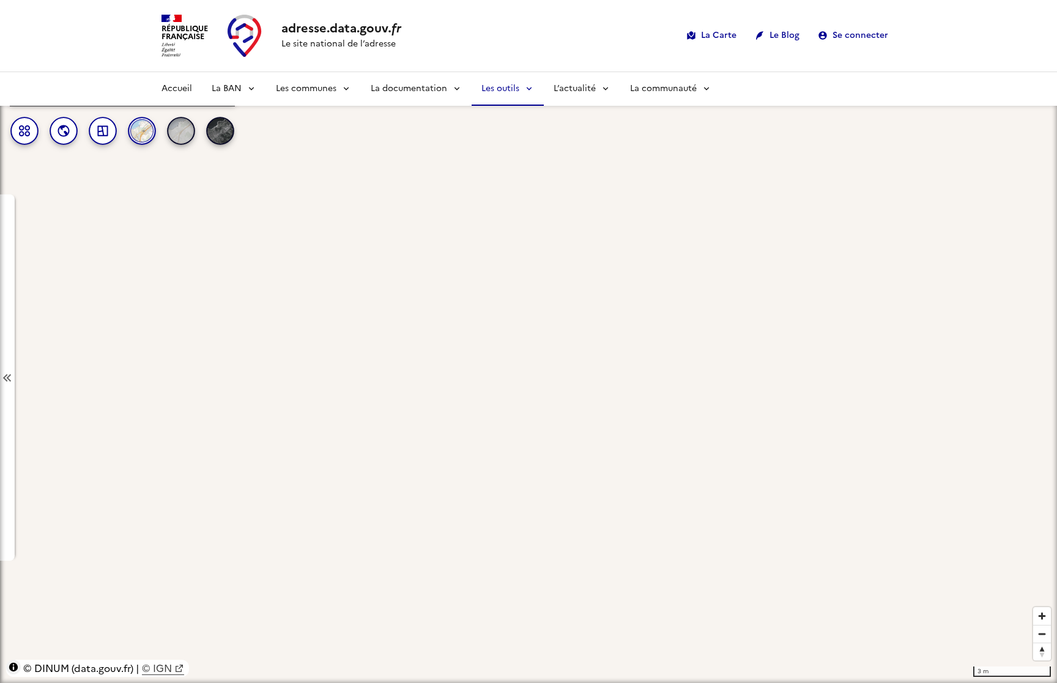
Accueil (176, 88)
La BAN (227, 88)
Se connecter (860, 35)
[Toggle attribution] (13, 667)
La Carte (718, 35)
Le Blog (784, 35)
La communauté (663, 88)
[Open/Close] (7, 377)
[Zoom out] (1042, 634)
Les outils (500, 88)
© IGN (157, 668)
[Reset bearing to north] (1042, 651)
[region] (528, 377)
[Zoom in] (1042, 616)
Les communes (306, 88)
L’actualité (575, 88)
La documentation (409, 88)
